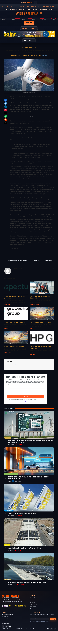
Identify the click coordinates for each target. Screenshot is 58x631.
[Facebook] (5, 100)
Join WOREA (29, 22)
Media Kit (4, 621)
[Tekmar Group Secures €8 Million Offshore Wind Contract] (16, 313)
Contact (32, 628)
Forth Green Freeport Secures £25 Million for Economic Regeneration (40, 301)
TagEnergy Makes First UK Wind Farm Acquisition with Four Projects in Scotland (15, 349)
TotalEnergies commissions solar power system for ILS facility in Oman (24, 548)
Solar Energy (7, 545)
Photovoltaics (33, 600)
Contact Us (35, 6)
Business (6, 328)
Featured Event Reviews (8, 510)
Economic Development (34, 304)
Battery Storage (7, 352)
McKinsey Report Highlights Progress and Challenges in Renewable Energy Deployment (14, 301)
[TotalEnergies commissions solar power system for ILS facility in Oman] (29, 532)
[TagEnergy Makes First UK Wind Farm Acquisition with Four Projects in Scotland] (16, 338)
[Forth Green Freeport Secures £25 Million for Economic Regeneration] (42, 287)
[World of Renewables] (5, 606)
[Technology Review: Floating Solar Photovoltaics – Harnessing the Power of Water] (29, 566)
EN (48, 628)
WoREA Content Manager (11, 296)
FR (55, 628)
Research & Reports (34, 608)
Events (31, 328)
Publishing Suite (48, 6)
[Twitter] (5, 103)
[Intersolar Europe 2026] (29, 34)
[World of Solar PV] (17, 606)
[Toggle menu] (35, 2)
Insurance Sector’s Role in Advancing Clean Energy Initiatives (41, 351)
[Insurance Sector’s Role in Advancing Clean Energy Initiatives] (42, 338)
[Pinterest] (5, 110)
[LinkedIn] (5, 106)
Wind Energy (44, 55)
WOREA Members (23, 6)
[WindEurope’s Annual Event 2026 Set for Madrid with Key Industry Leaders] (42, 313)
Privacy (23, 628)
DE (51, 628)
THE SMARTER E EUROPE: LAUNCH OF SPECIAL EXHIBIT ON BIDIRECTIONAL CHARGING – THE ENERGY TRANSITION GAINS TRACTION (28, 477)
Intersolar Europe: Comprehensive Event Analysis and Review (22, 513)
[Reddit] (5, 119)
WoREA (7, 322)
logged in (14, 364)
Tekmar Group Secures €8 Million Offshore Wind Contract (15, 325)
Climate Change (7, 304)
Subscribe (53, 619)
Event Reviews (10, 6)
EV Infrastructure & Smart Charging (11, 474)
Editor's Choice (7, 437)
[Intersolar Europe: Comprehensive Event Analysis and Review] (29, 497)
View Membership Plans (7, 614)
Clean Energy (32, 354)
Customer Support (6, 623)
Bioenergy (32, 602)
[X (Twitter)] (3, 626)
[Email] (5, 113)
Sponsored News (6, 618)
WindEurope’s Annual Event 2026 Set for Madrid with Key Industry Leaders (41, 325)
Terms (27, 628)
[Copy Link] (5, 122)
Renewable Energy (34, 597)
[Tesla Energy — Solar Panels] (29, 19)
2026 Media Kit (29, 40)
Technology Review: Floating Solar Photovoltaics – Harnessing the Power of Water (27, 582)
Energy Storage (33, 604)
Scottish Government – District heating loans (17, 260)
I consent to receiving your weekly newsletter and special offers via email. (22, 399)
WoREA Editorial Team (16, 55)
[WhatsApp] (5, 116)
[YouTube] (9, 626)
